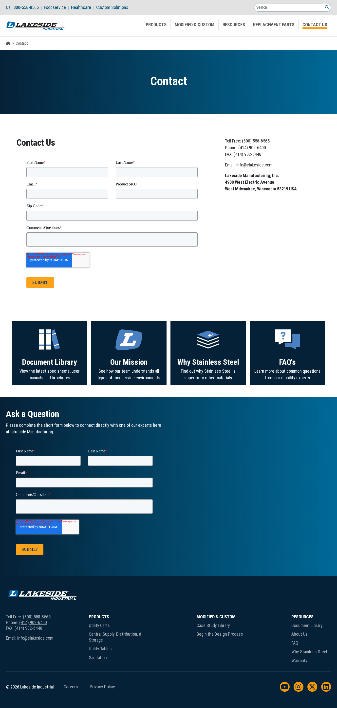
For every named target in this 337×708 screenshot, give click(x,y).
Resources (234, 24)
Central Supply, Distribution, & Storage (115, 636)
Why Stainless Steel (208, 362)
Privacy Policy (102, 686)
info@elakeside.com (35, 638)
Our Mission (129, 362)
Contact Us (314, 24)
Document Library (49, 362)
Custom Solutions (112, 7)
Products (156, 24)
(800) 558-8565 (37, 616)
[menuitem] (25, 7)
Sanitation (98, 657)
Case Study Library (213, 625)
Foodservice (55, 7)
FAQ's (287, 362)
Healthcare (81, 7)
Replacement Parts (273, 24)
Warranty (299, 660)
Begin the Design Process (220, 634)
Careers (71, 686)
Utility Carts (99, 625)
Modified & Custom (194, 24)
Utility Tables (100, 648)
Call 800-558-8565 (22, 7)
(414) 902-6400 (33, 622)
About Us (299, 634)
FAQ (294, 643)
